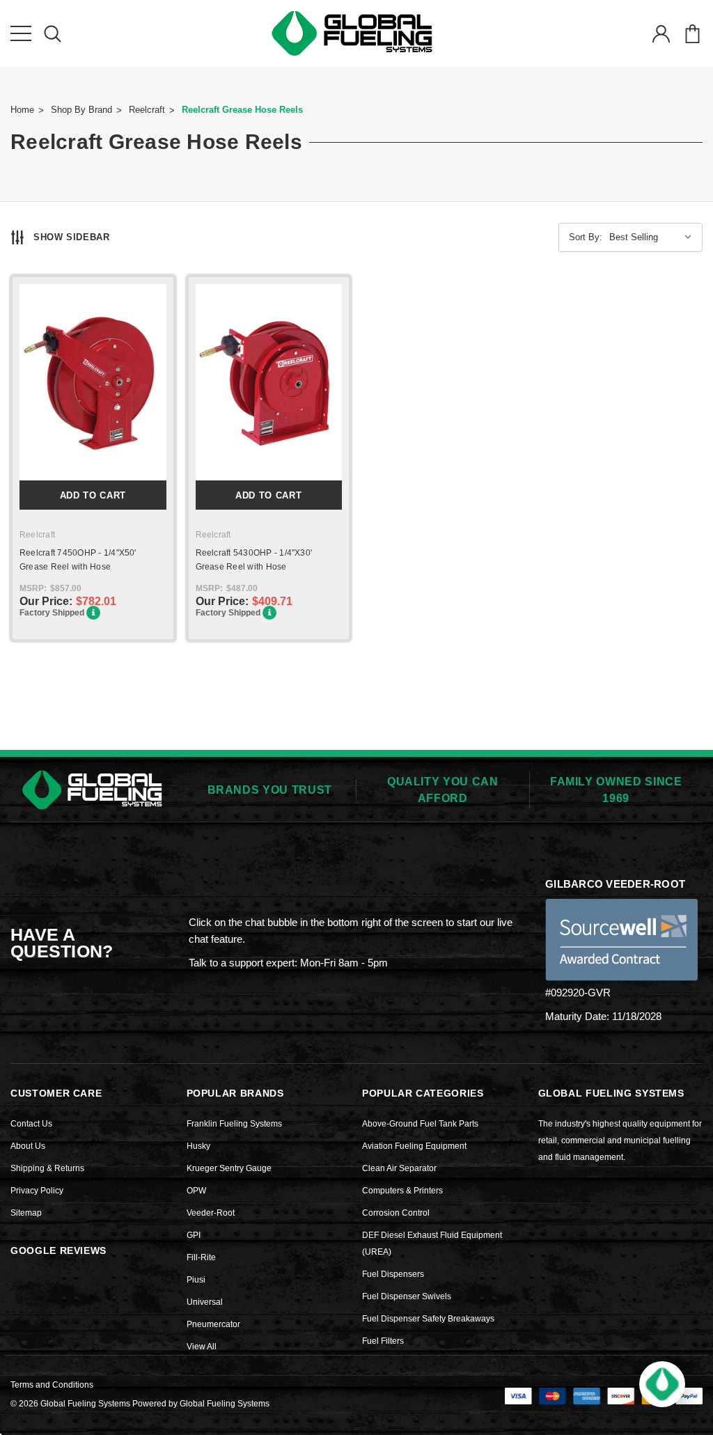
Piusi (196, 1280)
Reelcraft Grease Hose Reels (242, 109)
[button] (662, 1384)
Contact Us (31, 1124)
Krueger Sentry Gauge (229, 1168)
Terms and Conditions (51, 1385)
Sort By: (585, 237)
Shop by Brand (81, 109)
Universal (205, 1302)
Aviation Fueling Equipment (414, 1146)
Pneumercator (213, 1324)
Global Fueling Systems (224, 1404)
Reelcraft (147, 109)
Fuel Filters (383, 1341)
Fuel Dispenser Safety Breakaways (428, 1319)
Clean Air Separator (399, 1168)
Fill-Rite (201, 1257)
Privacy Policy (36, 1190)
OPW (196, 1190)
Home (22, 109)
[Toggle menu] (20, 33)
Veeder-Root (211, 1213)
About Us (27, 1146)
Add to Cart (93, 495)
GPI (194, 1235)
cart (692, 33)
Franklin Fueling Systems (234, 1124)
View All (202, 1346)
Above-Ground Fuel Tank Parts (420, 1124)
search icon (52, 33)
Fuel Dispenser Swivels (406, 1296)
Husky (198, 1146)
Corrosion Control (396, 1213)
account (660, 33)
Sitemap (26, 1213)
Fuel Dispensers (393, 1274)
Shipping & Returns (47, 1168)
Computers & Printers (402, 1190)
